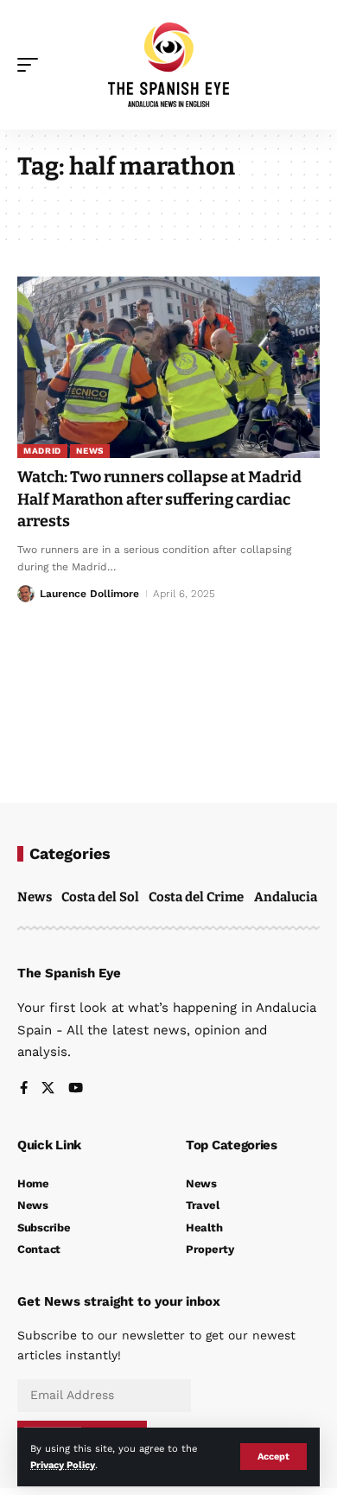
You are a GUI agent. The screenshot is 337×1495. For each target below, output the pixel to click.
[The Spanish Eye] (168, 64)
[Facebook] (23, 1089)
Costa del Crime (196, 897)
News (90, 450)
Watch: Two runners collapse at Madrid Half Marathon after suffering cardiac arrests (159, 499)
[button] (273, 1456)
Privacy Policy (62, 1465)
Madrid (42, 450)
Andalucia (285, 897)
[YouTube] (76, 1089)
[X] (48, 1089)
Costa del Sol (100, 897)
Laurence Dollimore (89, 594)
